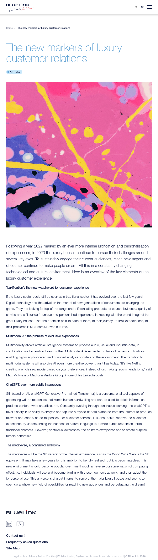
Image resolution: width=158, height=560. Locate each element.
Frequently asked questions (27, 542)
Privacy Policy (37, 556)
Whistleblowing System (71, 556)
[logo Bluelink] (20, 7)
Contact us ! (15, 536)
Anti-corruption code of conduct (105, 556)
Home (9, 27)
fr (136, 7)
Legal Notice (20, 556)
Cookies (51, 556)
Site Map (12, 548)
